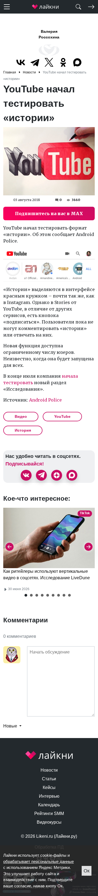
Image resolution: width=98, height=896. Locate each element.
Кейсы (49, 787)
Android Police (45, 400)
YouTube (62, 416)
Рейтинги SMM (49, 813)
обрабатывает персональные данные (38, 861)
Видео (21, 416)
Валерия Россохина (49, 34)
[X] (49, 62)
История (23, 430)
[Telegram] (34, 62)
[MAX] (77, 62)
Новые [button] (10, 726)
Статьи (49, 779)
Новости (49, 770)
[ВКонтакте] (20, 62)
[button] (25, 595)
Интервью (49, 796)
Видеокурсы (49, 822)
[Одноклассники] (63, 62)
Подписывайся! (24, 464)
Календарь (49, 805)
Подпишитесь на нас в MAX (49, 213)
